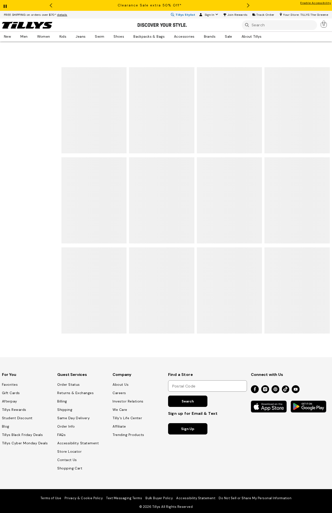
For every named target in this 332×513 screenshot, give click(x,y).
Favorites (10, 384)
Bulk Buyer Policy (159, 498)
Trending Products (128, 435)
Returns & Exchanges (75, 393)
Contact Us (67, 460)
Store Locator (69, 451)
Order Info (66, 426)
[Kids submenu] (70, 36)
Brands (210, 36)
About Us (121, 384)
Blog (5, 426)
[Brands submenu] (219, 36)
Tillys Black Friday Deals (22, 435)
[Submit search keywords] (247, 25)
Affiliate (119, 426)
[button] (237, 14)
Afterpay (9, 401)
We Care (120, 409)
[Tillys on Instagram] (265, 389)
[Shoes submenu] (128, 36)
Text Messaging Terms (124, 498)
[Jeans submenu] (89, 36)
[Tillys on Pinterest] (275, 389)
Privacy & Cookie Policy (84, 498)
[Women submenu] (54, 36)
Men (24, 36)
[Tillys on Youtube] (296, 389)
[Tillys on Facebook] (255, 389)
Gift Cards (11, 393)
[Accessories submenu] (198, 36)
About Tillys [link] (252, 36)
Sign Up (187, 429)
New (7, 36)
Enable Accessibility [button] (315, 3)
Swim (99, 36)
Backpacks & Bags (149, 36)
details (62, 15)
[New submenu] (14, 36)
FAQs (61, 435)
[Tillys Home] (27, 25)
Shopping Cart (69, 468)
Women (43, 36)
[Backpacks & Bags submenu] (168, 36)
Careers (119, 393)
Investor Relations (128, 401)
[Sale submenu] (236, 36)
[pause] (5, 5)
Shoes (119, 36)
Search (188, 401)
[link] (324, 24)
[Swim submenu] (108, 36)
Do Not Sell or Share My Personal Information (255, 498)
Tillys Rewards (14, 409)
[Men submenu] (31, 36)
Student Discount (17, 418)
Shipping (64, 409)
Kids (63, 36)
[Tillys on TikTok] (285, 388)
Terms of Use (51, 498)
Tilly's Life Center (127, 418)
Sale (228, 36)
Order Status (68, 384)
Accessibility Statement (78, 443)
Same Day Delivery (73, 418)
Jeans (81, 36)
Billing (62, 401)
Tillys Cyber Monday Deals (25, 443)
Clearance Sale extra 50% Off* (150, 5)
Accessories (184, 36)
